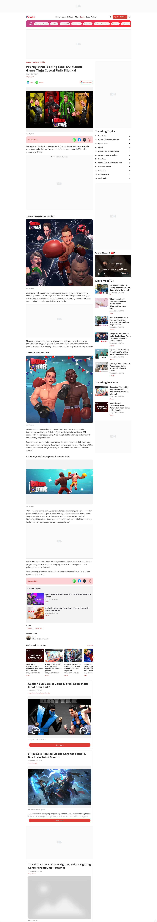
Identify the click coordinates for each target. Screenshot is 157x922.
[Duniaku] (30, 17)
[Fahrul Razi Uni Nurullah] (28, 638)
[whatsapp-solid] (74, 140)
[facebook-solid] (79, 140)
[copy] (89, 140)
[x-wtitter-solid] (84, 140)
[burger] (129, 17)
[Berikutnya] (93, 657)
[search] (110, 16)
